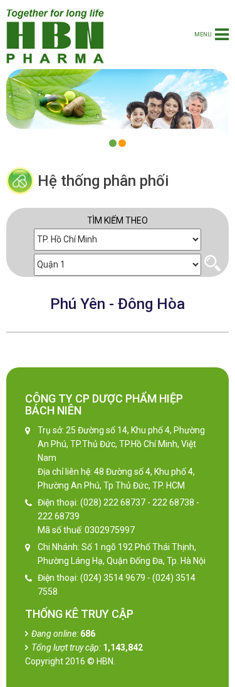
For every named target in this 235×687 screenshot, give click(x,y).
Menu (203, 34)
